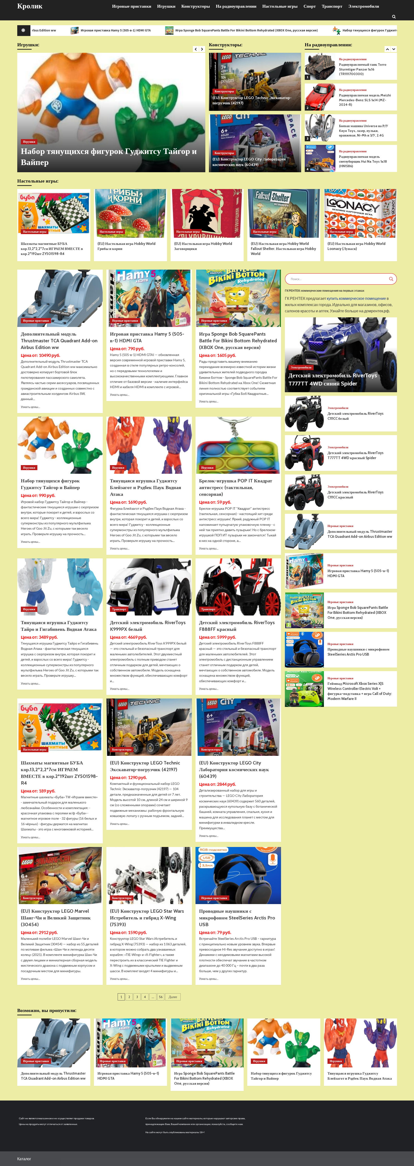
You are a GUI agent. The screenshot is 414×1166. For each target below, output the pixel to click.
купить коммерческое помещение (356, 298)
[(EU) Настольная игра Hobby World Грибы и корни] (130, 213)
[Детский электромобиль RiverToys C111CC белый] (304, 414)
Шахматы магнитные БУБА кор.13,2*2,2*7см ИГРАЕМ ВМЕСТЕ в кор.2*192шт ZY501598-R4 (52, 249)
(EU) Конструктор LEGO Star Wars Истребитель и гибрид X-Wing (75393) (147, 917)
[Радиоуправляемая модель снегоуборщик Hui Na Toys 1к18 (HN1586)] (320, 127)
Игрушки (166, 6)
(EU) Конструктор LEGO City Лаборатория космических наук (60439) (234, 769)
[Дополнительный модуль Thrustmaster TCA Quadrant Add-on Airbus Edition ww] (60, 298)
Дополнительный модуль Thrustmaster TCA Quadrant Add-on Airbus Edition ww (59, 340)
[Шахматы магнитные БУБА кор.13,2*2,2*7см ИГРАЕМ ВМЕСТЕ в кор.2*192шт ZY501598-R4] (53, 213)
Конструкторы (195, 6)
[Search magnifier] (391, 279)
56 (161, 997)
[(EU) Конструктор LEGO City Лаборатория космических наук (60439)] (255, 143)
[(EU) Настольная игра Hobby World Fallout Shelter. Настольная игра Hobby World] (283, 213)
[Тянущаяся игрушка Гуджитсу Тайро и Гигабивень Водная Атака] (60, 587)
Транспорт (332, 6)
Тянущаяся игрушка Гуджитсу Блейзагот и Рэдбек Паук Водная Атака (145, 487)
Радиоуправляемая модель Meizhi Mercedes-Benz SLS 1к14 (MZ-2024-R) (365, 69)
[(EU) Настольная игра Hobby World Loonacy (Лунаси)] (360, 213)
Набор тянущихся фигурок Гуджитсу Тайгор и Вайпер (302, 30)
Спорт (310, 6)
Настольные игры (280, 6)
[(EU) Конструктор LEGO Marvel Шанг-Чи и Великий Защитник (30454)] (60, 875)
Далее (173, 997)
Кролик (29, 5)
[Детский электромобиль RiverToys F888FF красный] (238, 587)
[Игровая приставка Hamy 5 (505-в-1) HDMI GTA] (149, 298)
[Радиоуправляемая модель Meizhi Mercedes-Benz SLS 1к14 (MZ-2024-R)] (320, 66)
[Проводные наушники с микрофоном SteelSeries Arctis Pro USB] (238, 875)
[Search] (394, 16)
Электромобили (363, 6)
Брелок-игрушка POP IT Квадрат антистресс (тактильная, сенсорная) (235, 487)
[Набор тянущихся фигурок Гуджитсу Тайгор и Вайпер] (60, 445)
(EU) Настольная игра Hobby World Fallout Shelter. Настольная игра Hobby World (283, 249)
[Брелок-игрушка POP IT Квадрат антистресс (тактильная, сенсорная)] (238, 445)
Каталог (24, 1158)
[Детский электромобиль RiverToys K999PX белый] (149, 587)
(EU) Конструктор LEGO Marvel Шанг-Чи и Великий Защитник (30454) (56, 917)
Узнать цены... (30, 407)
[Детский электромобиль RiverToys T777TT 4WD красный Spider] (304, 453)
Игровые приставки (131, 6)
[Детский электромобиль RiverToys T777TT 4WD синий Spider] (341, 354)
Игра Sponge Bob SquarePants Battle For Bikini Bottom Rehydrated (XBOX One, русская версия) (165, 30)
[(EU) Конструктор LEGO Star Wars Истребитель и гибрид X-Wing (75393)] (149, 875)
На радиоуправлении (236, 6)
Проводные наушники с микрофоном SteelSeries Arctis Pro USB (237, 917)
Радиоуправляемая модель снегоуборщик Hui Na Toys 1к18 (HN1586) (363, 130)
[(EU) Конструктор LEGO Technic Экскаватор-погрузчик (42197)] (255, 82)
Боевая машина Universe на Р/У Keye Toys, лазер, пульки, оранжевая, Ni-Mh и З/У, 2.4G (363, 100)
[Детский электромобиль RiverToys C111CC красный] (304, 492)
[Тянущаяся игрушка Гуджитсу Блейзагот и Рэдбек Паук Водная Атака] (111, 112)
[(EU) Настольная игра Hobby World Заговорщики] (207, 213)
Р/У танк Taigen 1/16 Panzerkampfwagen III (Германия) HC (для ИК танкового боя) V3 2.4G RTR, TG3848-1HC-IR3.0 (366, 161)
